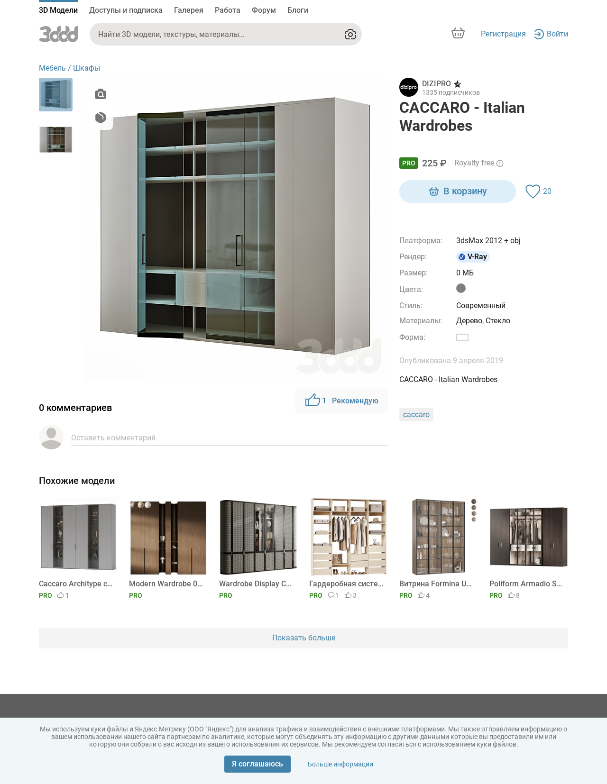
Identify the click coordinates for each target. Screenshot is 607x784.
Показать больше (303, 637)
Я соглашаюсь (257, 763)
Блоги (297, 10)
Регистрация (503, 33)
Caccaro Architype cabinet (76, 583)
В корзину (465, 191)
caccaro (416, 414)
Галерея (188, 10)
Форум (264, 10)
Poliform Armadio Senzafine (527, 583)
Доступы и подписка (126, 10)
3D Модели (58, 10)
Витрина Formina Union (437, 583)
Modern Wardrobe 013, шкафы (166, 583)
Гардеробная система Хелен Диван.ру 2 (347, 583)
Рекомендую (350, 400)
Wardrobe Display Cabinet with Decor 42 (256, 583)
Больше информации (340, 764)
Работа (227, 10)
